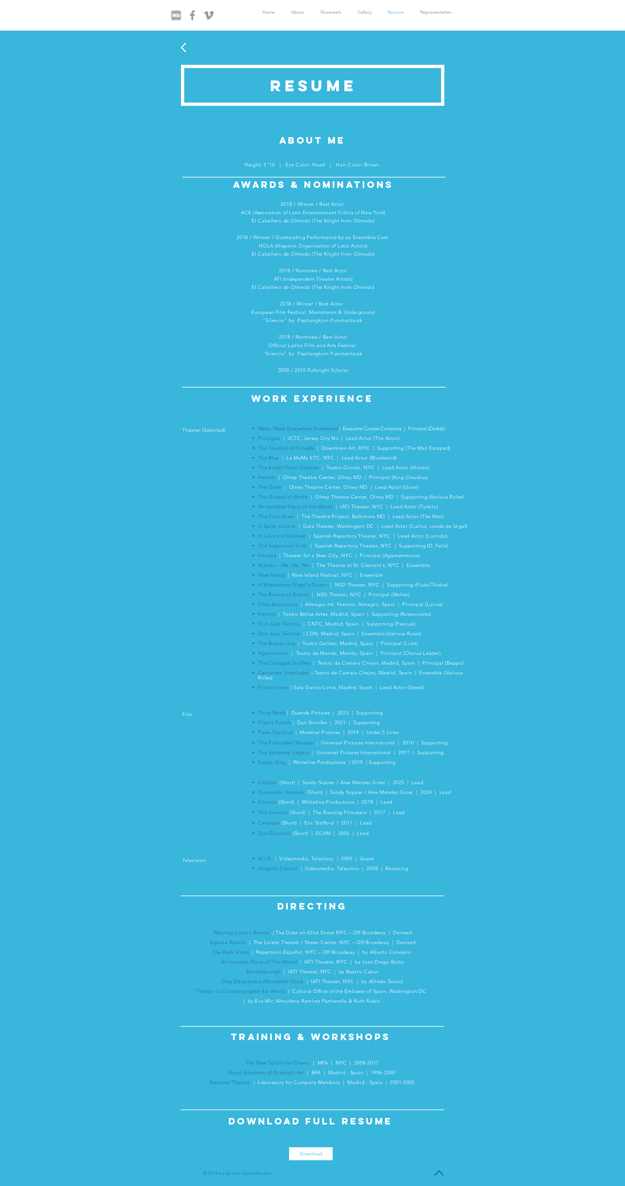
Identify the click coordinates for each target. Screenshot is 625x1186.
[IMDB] (176, 15)
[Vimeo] (208, 15)
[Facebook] (192, 15)
